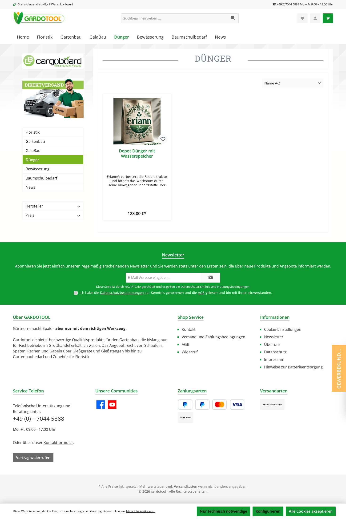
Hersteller (34, 206)
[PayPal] (185, 404)
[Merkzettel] (302, 18)
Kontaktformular (58, 442)
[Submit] (210, 278)
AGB (201, 292)
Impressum (274, 359)
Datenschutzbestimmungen (122, 292)
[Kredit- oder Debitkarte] (228, 404)
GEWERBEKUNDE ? (339, 368)
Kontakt (189, 329)
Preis (29, 215)
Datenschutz (275, 352)
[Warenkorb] (328, 18)
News (30, 187)
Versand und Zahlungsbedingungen (213, 336)
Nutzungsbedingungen (233, 286)
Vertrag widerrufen (33, 457)
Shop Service (191, 317)
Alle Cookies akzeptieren (311, 511)
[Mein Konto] (315, 18)
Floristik (33, 132)
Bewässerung (37, 169)
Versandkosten (185, 486)
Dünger (32, 159)
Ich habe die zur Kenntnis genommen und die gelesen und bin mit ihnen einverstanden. (176, 292)
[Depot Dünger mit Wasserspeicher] (137, 121)
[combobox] (174, 18)
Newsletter (273, 336)
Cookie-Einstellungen (282, 329)
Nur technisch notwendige (223, 511)
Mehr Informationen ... (140, 511)
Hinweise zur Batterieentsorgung (293, 367)
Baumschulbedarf (41, 178)
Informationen (275, 317)
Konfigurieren (268, 511)
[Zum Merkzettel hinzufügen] (163, 139)
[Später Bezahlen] (202, 404)
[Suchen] (233, 18)
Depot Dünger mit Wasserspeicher (137, 153)
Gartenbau (35, 141)
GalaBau (33, 150)
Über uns (272, 344)
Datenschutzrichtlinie (195, 286)
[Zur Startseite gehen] (39, 18)
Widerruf (189, 352)
